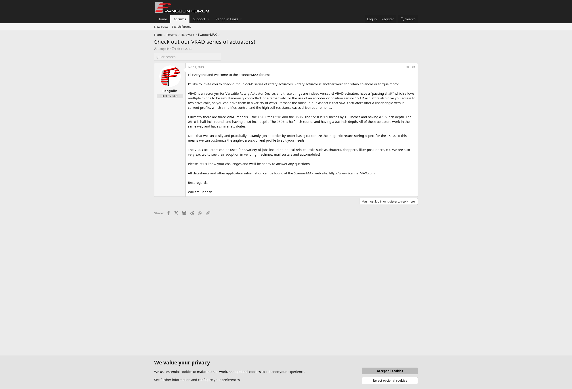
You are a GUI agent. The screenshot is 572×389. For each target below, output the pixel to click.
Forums (180, 19)
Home (162, 19)
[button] (200, 19)
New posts (161, 27)
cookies (186, 371)
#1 (413, 67)
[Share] (407, 67)
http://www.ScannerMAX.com (352, 173)
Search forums (181, 27)
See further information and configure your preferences (197, 379)
